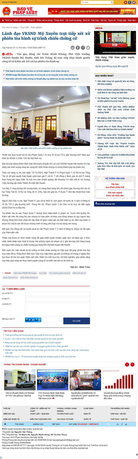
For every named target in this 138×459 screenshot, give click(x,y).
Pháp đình (59, 20)
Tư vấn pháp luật (65, 414)
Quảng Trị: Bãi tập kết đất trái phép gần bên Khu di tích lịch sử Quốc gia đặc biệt (116, 166)
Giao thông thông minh (29, 452)
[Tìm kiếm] (112, 2)
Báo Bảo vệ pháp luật (106, 204)
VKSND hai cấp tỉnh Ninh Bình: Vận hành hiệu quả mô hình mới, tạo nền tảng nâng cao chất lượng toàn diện (47, 351)
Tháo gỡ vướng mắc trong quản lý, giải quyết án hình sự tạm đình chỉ (33, 335)
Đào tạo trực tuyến (69, 452)
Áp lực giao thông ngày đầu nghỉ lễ (111, 66)
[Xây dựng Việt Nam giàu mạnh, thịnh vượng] (115, 43)
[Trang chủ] (5, 424)
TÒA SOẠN (19, 424)
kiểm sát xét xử (79, 273)
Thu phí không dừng (50, 452)
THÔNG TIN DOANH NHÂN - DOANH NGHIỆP (25, 364)
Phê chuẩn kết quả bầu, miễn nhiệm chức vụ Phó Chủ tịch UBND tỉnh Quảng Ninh (116, 109)
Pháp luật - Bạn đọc (126, 20)
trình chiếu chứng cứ (29, 277)
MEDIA (98, 28)
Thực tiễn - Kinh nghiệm (31, 27)
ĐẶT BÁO (56, 424)
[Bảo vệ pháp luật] (23, 11)
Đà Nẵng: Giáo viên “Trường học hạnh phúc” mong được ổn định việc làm (116, 136)
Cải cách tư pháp (73, 20)
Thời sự (8, 20)
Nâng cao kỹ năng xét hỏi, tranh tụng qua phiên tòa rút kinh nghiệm (33, 343)
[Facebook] (78, 48)
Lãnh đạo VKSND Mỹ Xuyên (25, 273)
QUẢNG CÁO (38, 424)
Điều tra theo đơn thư (40, 419)
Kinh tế (86, 20)
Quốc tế (112, 20)
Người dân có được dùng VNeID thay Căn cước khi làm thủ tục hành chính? (116, 128)
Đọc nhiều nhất (104, 76)
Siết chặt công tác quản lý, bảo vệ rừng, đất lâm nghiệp (116, 82)
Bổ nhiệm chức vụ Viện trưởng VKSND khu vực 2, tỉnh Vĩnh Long (116, 119)
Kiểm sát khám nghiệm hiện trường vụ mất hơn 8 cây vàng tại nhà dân (116, 91)
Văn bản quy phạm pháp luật (115, 185)
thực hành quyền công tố (59, 273)
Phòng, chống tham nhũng (67, 408)
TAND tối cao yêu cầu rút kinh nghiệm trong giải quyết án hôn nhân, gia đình (36, 346)
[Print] (73, 48)
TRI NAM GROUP (10, 452)
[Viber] (83, 48)
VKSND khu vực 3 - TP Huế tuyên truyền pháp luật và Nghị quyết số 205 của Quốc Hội (40, 357)
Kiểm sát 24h (20, 20)
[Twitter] (88, 48)
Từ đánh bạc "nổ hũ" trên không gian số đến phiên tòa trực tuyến (116, 99)
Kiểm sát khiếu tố (11, 419)
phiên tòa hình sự (10, 277)
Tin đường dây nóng (120, 408)
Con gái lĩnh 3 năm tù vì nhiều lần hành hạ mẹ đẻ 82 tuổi (116, 156)
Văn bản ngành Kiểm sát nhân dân (115, 194)
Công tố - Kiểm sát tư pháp (40, 20)
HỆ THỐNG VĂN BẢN (115, 178)
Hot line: (84, 424)
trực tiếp (42, 273)
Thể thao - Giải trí (119, 419)
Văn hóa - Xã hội (99, 20)
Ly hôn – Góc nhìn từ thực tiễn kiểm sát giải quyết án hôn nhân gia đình (34, 339)
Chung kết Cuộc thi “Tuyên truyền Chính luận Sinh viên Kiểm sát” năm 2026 (116, 146)
